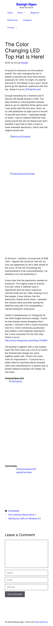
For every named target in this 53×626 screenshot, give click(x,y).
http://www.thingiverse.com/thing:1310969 (26, 340)
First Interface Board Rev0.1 (22, 514)
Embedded (13, 511)
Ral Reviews (12, 20)
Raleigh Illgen (26, 4)
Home (10, 13)
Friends (10, 27)
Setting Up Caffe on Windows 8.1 (24, 518)
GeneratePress (41, 622)
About (20, 13)
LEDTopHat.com (32, 89)
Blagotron (35, 13)
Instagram (27, 20)
